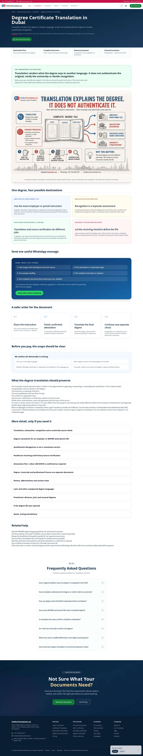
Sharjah (96, 731)
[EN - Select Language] (127, 6)
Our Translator (119, 728)
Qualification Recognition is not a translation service (37, 447)
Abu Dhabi (97, 733)
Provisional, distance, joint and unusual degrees (35, 497)
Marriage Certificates (80, 731)
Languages (97, 736)
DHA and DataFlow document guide (31, 538)
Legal (29, 6)
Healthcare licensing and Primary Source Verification (37, 455)
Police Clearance (78, 736)
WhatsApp (66, 545)
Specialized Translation (60, 731)
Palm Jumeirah (98, 728)
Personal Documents (24, 12)
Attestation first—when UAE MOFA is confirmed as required (40, 464)
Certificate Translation (60, 728)
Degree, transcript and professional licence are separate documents (43, 472)
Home (13, 12)
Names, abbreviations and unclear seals (31, 480)
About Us (117, 725)
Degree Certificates (79, 733)
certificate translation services (26, 543)
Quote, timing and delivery (25, 514)
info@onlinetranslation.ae (25, 1)
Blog (115, 731)
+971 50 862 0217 (9, 1)
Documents (37, 6)
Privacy (47, 750)
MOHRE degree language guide (29, 531)
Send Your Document (63, 702)
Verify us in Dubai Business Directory (76, 750)
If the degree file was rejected (27, 506)
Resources (74, 6)
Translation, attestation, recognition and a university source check (43, 430)
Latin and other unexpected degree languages (34, 489)
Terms (53, 750)
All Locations (98, 725)
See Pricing (83, 702)
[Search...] (122, 6)
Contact (116, 733)
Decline (122, 751)
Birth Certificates (78, 728)
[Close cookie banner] (138, 750)
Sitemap (116, 736)
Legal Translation (58, 725)
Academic (36, 12)
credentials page (18, 412)
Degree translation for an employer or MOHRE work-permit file (41, 439)
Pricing (56, 6)
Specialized (47, 6)
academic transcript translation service (32, 534)
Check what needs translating (29, 293)
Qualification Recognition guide (31, 536)
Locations (65, 6)
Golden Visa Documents (60, 733)
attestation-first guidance (27, 541)
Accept (115, 751)
